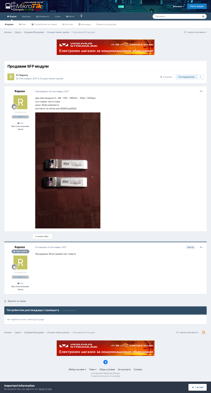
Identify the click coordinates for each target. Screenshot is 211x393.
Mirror (71, 16)
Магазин (26, 16)
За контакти (124, 369)
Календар (85, 24)
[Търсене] (203, 16)
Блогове (68, 24)
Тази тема (191, 16)
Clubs (58, 16)
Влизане (178, 6)
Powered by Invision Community (105, 376)
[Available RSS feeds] (203, 332)
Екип (23, 24)
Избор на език (77, 369)
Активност (43, 16)
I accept (198, 387)
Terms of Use (45, 389)
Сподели (167, 77)
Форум (13, 16)
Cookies (138, 369)
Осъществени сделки (51, 78)
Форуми (9, 24)
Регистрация (196, 6)
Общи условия (107, 369)
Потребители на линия (45, 24)
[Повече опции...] (201, 91)
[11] (81, 15)
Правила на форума (106, 24)
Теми (92, 369)
